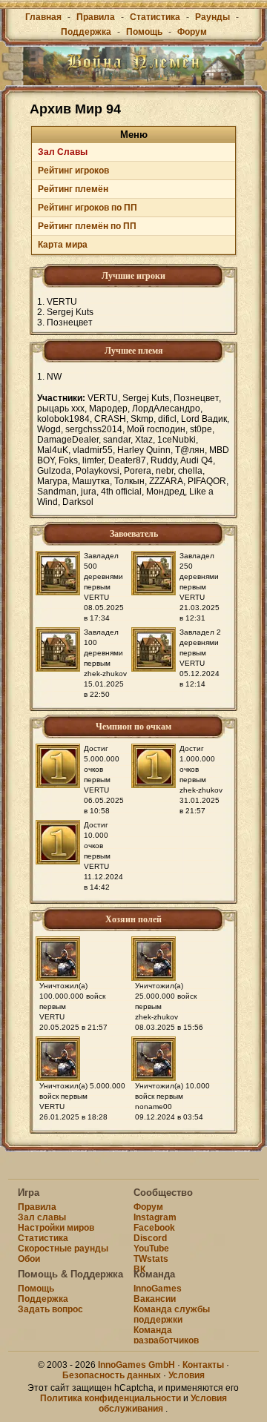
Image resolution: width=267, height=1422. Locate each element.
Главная (43, 17)
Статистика (155, 17)
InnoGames (158, 1288)
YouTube (151, 1248)
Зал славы (42, 1217)
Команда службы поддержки (172, 1314)
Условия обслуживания (163, 1403)
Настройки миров (56, 1228)
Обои (29, 1259)
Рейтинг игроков (73, 170)
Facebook (154, 1228)
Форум (192, 32)
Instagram (155, 1217)
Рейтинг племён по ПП (87, 226)
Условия (186, 1375)
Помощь (144, 32)
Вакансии (155, 1299)
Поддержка (86, 32)
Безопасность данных (111, 1375)
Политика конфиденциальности (110, 1398)
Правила (95, 17)
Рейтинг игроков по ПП (87, 207)
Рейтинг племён (73, 189)
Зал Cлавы (63, 152)
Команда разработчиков (166, 1335)
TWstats (151, 1259)
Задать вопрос (50, 1309)
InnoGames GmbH (136, 1365)
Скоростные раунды (63, 1248)
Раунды (212, 17)
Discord (150, 1238)
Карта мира (63, 244)
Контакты (203, 1365)
